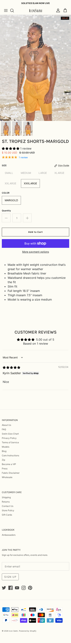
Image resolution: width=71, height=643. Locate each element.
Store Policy (8, 510)
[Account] (57, 11)
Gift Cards (7, 514)
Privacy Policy (9, 438)
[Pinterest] (30, 588)
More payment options (35, 251)
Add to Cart (35, 232)
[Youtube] (17, 588)
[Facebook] (10, 588)
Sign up (10, 576)
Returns (6, 501)
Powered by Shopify (27, 631)
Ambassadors (8, 535)
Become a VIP (9, 464)
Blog (4, 451)
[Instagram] (23, 588)
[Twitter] (4, 588)
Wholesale (7, 477)
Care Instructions (10, 455)
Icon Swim (13, 631)
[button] (11, 148)
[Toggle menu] (6, 11)
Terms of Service (10, 442)
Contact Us (7, 506)
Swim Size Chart (10, 433)
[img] (11, 367)
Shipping (6, 497)
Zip (3, 459)
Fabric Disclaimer (10, 473)
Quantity (6, 210)
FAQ (4, 429)
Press (4, 468)
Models (5, 446)
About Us (6, 425)
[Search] (14, 11)
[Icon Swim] (35, 10)
